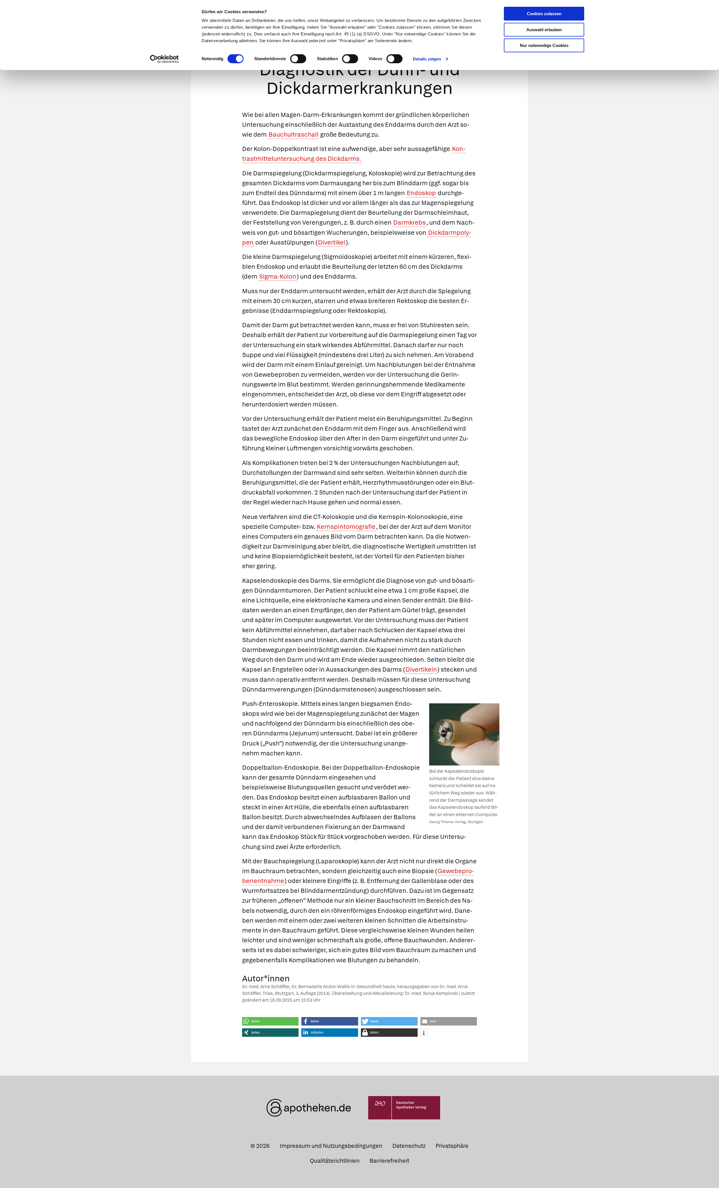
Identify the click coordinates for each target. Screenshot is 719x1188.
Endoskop (421, 193)
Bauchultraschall (293, 134)
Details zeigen (427, 59)
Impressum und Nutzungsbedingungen (331, 1145)
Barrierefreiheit (389, 1160)
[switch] (298, 58)
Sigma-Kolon (277, 276)
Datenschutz (409, 1145)
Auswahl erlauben (544, 29)
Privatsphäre (452, 1145)
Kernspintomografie (346, 527)
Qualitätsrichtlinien (335, 1160)
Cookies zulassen (544, 13)
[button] (270, 1021)
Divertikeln (421, 669)
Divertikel (331, 242)
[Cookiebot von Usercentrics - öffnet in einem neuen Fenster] (164, 59)
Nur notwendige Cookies (544, 45)
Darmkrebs (409, 222)
